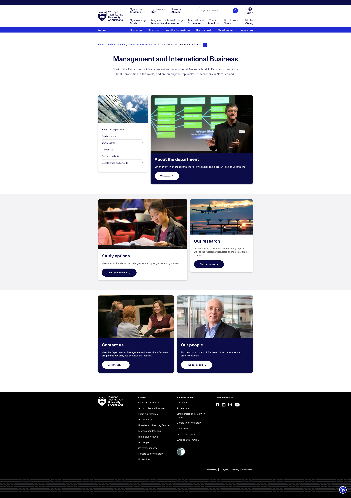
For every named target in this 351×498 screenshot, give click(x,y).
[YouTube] (237, 405)
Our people (192, 344)
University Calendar (148, 448)
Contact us (107, 149)
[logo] (110, 16)
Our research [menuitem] (154, 30)
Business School (116, 44)
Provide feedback (186, 434)
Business (102, 30)
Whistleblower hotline (188, 439)
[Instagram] (230, 405)
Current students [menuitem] (225, 30)
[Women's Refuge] (181, 455)
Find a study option (148, 436)
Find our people (195, 364)
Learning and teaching (149, 431)
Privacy (235, 470)
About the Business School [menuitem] (178, 30)
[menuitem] (136, 10)
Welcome (165, 176)
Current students (110, 156)
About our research (148, 414)
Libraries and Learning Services (154, 425)
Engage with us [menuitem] (246, 30)
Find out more (207, 264)
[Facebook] (217, 405)
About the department (113, 129)
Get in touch (114, 364)
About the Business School (142, 44)
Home (101, 44)
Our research (108, 143)
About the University (148, 402)
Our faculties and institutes (151, 408)
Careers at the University (151, 453)
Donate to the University (189, 422)
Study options (109, 136)
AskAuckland (183, 408)
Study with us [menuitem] (136, 30)
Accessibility (211, 470)
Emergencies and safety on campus (191, 415)
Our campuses (145, 419)
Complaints (182, 428)
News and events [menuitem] (204, 30)
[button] (250, 10)
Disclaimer (247, 470)
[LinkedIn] (224, 405)
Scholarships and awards (115, 163)
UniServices (144, 459)
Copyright (224, 470)
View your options (117, 272)
